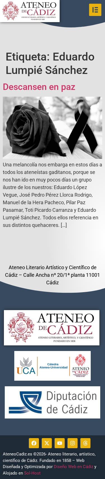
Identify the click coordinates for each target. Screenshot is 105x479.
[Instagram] (72, 443)
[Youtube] (60, 443)
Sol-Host (33, 473)
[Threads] (85, 443)
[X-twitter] (47, 443)
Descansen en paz (39, 87)
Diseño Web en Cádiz (73, 466)
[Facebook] (34, 443)
